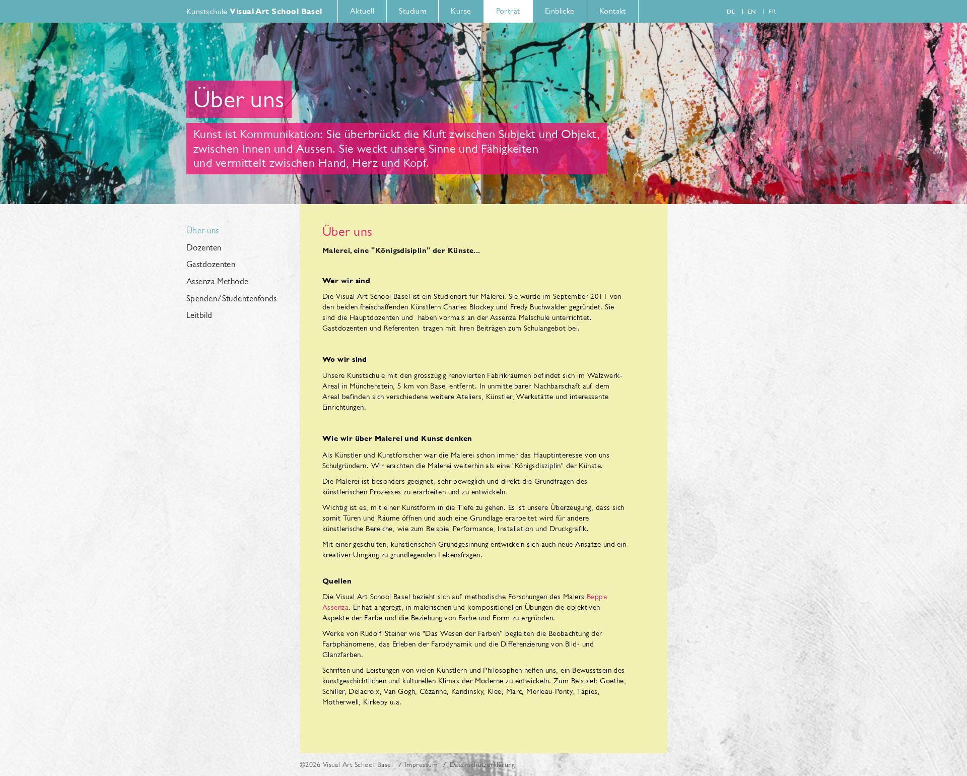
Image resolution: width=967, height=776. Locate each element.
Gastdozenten (210, 264)
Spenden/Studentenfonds (231, 298)
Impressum (421, 764)
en (752, 11)
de (731, 11)
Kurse (461, 11)
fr (772, 11)
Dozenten (204, 247)
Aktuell (362, 11)
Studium (412, 11)
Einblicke (560, 11)
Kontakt (612, 11)
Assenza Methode (217, 281)
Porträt (508, 11)
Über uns (202, 230)
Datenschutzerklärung (482, 764)
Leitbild (199, 315)
